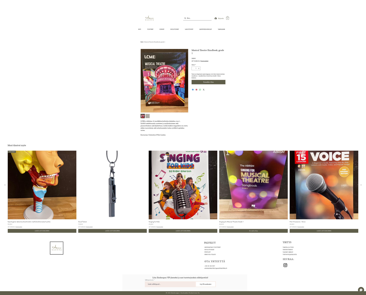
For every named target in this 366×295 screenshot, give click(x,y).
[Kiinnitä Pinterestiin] (196, 89)
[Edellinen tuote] (5, 185)
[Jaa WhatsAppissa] (200, 89)
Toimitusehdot (204, 61)
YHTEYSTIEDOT (288, 250)
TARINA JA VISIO (288, 247)
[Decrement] (193, 68)
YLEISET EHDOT (288, 252)
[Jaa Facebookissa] (193, 89)
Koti (142, 42)
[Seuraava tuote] (361, 185)
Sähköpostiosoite (149, 280)
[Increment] (199, 68)
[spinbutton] (196, 68)
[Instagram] (285, 265)
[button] (227, 18)
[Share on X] (204, 89)
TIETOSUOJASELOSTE (290, 254)
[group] (183, 192)
